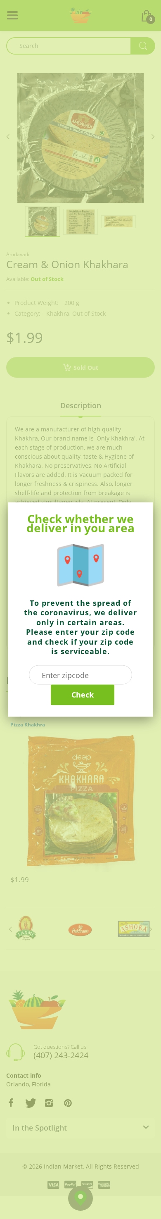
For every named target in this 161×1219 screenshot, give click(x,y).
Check (82, 695)
